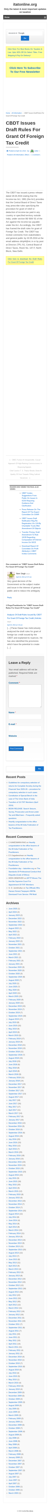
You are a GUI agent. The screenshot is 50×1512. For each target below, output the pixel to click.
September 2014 (15, 1211)
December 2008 (15, 1425)
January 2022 (14, 941)
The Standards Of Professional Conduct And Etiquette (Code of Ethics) (25, 871)
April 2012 (13, 1305)
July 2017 (12, 1100)
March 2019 (13, 1035)
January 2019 (14, 1042)
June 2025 (13, 909)
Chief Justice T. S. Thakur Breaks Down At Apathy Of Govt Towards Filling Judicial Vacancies (26, 474)
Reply (9, 597)
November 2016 (15, 1126)
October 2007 (14, 1467)
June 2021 (13, 954)
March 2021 (13, 957)
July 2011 (12, 1334)
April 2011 (13, 1344)
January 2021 (14, 964)
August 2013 (14, 1253)
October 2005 (14, 1490)
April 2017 (13, 1110)
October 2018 (14, 1052)
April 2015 (13, 1188)
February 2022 (15, 938)
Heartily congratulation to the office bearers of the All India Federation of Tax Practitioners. (23, 825)
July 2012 (12, 1295)
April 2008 (13, 1448)
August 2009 (14, 1405)
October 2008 (14, 1428)
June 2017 (13, 1103)
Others (27, 155)
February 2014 (15, 1233)
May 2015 (13, 1185)
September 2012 (15, 1288)
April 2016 (13, 1149)
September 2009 (15, 1402)
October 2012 (14, 1285)
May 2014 (13, 1224)
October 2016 (14, 1129)
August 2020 (14, 980)
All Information (17, 113)
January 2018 (14, 1081)
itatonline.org (25, 4)
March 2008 (13, 1451)
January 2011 (14, 1353)
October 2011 (14, 1324)
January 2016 (14, 1159)
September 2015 (15, 1172)
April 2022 (13, 935)
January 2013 (14, 1276)
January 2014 (14, 1237)
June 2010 (13, 1376)
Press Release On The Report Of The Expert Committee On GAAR (31, 511)
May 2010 (13, 1379)
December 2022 (15, 918)
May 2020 (13, 990)
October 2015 (14, 1168)
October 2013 (14, 1246)
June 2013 (13, 1259)
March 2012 (13, 1308)
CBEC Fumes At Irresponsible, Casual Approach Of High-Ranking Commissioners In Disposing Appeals (25, 463)
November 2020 (15, 970)
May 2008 (13, 1444)
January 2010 (14, 1389)
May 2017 (13, 1107)
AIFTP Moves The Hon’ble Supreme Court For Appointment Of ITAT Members (25, 881)
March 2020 (13, 996)
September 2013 (15, 1250)
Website (13, 736)
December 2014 (15, 1201)
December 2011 (15, 1318)
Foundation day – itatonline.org (21, 868)
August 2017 (14, 1097)
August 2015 (14, 1175)
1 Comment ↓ (36, 155)
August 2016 (14, 1136)
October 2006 (14, 1487)
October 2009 (14, 1399)
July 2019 (12, 1022)
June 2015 (13, 1181)
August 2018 (14, 1058)
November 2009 (15, 1396)
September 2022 (15, 925)
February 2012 (15, 1311)
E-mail (12, 724)
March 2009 (13, 1415)
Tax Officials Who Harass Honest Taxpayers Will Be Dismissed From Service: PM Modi (24, 891)
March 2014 (13, 1230)
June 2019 (13, 1025)
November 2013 (15, 1243)
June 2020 (13, 987)
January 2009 (14, 1422)
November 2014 (15, 1204)
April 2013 (13, 1266)
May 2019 (13, 1029)
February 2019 (15, 1039)
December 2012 (15, 1279)
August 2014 (14, 1214)
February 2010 (15, 1386)
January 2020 (14, 1003)
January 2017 (14, 1120)
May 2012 (13, 1301)
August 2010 (14, 1370)
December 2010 (15, 1357)
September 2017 (15, 1094)
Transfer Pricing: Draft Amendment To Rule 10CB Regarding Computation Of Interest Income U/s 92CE (31, 537)
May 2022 (13, 931)
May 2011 (13, 1340)
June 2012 (13, 1298)
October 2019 (14, 1012)
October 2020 (14, 974)
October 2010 (14, 1363)
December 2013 (15, 1240)
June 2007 (13, 1480)
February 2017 (15, 1116)
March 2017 (13, 1113)
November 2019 (15, 1009)
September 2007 (15, 1470)
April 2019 (13, 1032)
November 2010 (15, 1360)
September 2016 (15, 1133)
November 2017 (15, 1087)
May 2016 (13, 1146)
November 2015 (15, 1165)
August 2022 (14, 928)
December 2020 (15, 967)
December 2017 (15, 1084)
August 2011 (14, 1331)
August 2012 (14, 1292)
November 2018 (15, 1048)
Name (11, 712)
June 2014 (13, 1220)
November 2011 (15, 1321)
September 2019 (15, 1016)
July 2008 (12, 1438)
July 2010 (12, 1373)
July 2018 (12, 1061)
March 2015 (13, 1191)
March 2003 (13, 1493)
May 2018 (13, 1068)
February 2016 (15, 1155)
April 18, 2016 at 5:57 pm (24, 577)
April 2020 (13, 993)
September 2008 (15, 1431)
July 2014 (12, 1217)
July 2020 (12, 983)
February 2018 (15, 1077)
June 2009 (13, 1412)
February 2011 (15, 1350)
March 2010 (13, 1383)
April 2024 (13, 912)
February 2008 (15, 1454)
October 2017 (14, 1090)
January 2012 (14, 1314)
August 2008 (14, 1435)
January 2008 (14, 1457)
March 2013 (13, 1269)
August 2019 (14, 1019)
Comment (14, 683)
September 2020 (15, 977)
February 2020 (15, 1000)
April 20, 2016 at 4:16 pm (15, 625)
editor (36, 151)
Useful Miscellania (27, 1511)
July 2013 (12, 1256)
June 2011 (13, 1337)
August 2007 (14, 1474)
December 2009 (15, 1392)
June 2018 (13, 1064)
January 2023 (14, 915)
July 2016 (12, 1139)
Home (8, 113)
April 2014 (13, 1227)
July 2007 (12, 1477)
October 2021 (14, 948)
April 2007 (13, 1483)
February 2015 (15, 1194)
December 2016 (15, 1123)
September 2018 (15, 1055)
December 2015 (15, 1162)
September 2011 (15, 1328)
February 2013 (15, 1272)
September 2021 (15, 951)
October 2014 (14, 1207)
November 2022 (15, 922)
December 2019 (15, 1006)
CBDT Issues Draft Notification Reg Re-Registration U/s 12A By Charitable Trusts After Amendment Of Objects (31, 523)
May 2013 (13, 1263)
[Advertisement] (25, 95)
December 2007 (15, 1461)
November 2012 (15, 1282)
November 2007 (15, 1464)
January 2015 (14, 1198)
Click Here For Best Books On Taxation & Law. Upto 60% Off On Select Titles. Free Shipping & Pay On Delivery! (25, 52)
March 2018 (13, 1074)
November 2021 (15, 944)
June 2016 (13, 1142)
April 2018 (13, 1071)
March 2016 (13, 1152)
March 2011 (13, 1347)
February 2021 (15, 961)
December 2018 (15, 1045)
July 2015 (12, 1178)
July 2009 (12, 1409)
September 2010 (15, 1366)
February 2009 (15, 1418)
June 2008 (13, 1441)
